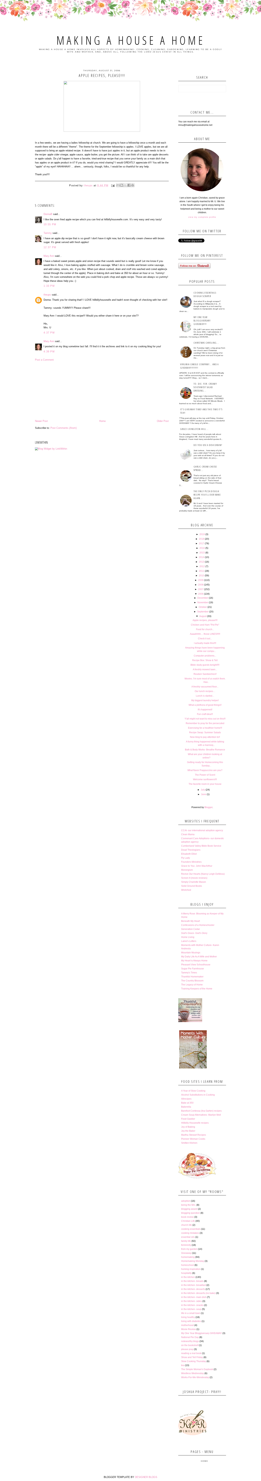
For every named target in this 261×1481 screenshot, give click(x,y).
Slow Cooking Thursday (193, 1361)
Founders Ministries (191, 862)
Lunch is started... (205, 695)
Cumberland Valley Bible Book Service (201, 846)
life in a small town (190, 1313)
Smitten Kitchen (189, 1143)
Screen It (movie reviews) (194, 878)
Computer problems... (205, 655)
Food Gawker (188, 1119)
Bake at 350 (187, 1102)
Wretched (186, 890)
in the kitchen (188, 1277)
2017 (201, 543)
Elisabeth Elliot (189, 854)
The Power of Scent (205, 775)
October (203, 607)
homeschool (187, 1265)
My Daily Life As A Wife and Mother (199, 956)
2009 (200, 580)
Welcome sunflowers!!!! (205, 779)
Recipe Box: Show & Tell (205, 660)
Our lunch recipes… (205, 691)
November (202, 602)
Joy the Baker (188, 1131)
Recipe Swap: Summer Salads (205, 732)
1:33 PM (49, 285)
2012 (202, 566)
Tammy (48, 233)
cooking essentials (190, 1229)
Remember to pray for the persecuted (205, 723)
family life (186, 1241)
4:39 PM (49, 351)
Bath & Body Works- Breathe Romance (205, 749)
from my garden (189, 1249)
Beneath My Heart (190, 921)
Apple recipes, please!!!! (205, 620)
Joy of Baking (188, 1127)
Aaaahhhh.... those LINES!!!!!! (205, 634)
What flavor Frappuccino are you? (204, 770)
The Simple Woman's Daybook (197, 1369)
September (203, 611)
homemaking (188, 1257)
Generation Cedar (190, 929)
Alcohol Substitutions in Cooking (198, 1094)
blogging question (190, 1213)
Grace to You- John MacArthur (196, 866)
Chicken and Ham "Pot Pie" (205, 624)
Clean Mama (188, 834)
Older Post (163, 421)
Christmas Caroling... (206, 342)
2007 (200, 589)
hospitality (186, 1273)
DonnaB (48, 214)
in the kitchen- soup (191, 1309)
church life (186, 1225)
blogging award (189, 1209)
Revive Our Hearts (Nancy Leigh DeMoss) (203, 874)
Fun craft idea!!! (205, 714)
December (202, 598)
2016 (202, 548)
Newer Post (41, 421)
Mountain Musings (190, 952)
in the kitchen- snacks (192, 1305)
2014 (201, 557)
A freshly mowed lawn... (205, 669)
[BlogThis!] (122, 185)
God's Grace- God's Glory (194, 933)
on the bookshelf (189, 1345)
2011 (201, 571)
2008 (200, 584)
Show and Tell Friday (192, 1357)
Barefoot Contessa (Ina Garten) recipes (201, 1111)
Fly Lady (185, 858)
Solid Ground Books (191, 886)
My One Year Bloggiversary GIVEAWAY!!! (202, 320)
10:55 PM (50, 224)
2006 (200, 594)
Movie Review (188, 1329)
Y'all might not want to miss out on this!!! (205, 718)
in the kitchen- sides (191, 1301)
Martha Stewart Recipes (193, 1135)
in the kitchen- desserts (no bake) (198, 1293)
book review (187, 1217)
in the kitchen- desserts (193, 1289)
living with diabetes (191, 1321)
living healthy (188, 1317)
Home (102, 421)
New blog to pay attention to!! (205, 737)
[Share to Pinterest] (133, 185)
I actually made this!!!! (205, 643)
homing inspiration (190, 1269)
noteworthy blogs (190, 1341)
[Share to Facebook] (129, 185)
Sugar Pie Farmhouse (192, 968)
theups (47, 294)
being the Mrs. (188, 1205)
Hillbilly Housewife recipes (195, 1123)
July (203, 789)
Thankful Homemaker (192, 976)
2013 (201, 561)
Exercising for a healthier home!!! (205, 728)
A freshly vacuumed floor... (204, 686)
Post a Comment (44, 359)
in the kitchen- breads (192, 1281)
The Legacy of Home (192, 984)
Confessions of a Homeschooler (197, 925)
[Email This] (118, 185)
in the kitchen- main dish (193, 1297)
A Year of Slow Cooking (193, 1090)
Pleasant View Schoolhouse (195, 964)
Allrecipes (186, 1098)
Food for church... (205, 629)
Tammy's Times (189, 972)
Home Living (187, 937)
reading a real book (191, 1353)
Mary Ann (49, 255)
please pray (187, 1349)
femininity (186, 1245)
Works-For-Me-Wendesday (195, 1377)
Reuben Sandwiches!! (205, 674)
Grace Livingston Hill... (194, 429)
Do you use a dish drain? (208, 445)
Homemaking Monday (192, 1261)
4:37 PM (49, 332)
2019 (202, 534)
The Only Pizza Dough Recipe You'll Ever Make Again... (207, 494)
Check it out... (205, 638)
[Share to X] (125, 185)
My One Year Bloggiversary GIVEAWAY (201, 1333)
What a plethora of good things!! (205, 705)
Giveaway (186, 1253)
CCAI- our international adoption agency (202, 830)
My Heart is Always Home (194, 960)
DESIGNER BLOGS (146, 1477)
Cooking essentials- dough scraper (205, 294)
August (203, 616)
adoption (185, 1201)
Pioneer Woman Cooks (193, 1139)
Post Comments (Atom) (63, 427)
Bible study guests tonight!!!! (204, 665)
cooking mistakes (190, 1233)
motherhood (187, 1325)
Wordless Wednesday (192, 1373)
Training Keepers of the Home (196, 988)
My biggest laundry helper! (205, 700)
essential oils (188, 1237)
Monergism (187, 870)
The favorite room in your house (205, 784)
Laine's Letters (188, 941)
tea (182, 1365)
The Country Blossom (192, 980)
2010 (201, 575)
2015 (202, 552)
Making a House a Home (130, 40)
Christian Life (188, 1221)
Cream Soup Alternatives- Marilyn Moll (201, 1115)
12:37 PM (50, 247)
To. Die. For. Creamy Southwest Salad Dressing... (205, 387)
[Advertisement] (102, 390)
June (203, 794)
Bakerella (186, 1107)
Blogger (208, 807)
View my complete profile (202, 217)
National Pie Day (190, 1337)
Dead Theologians (190, 850)
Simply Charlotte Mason (193, 882)
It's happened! (205, 709)
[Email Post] (112, 185)
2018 (201, 539)
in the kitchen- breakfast (193, 1285)
